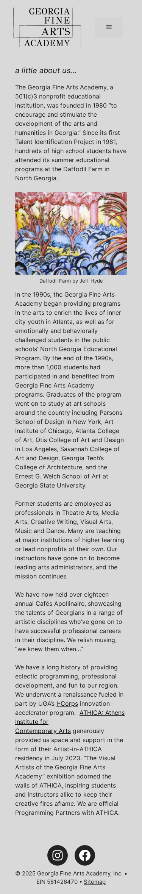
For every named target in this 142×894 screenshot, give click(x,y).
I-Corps (67, 703)
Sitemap (95, 881)
